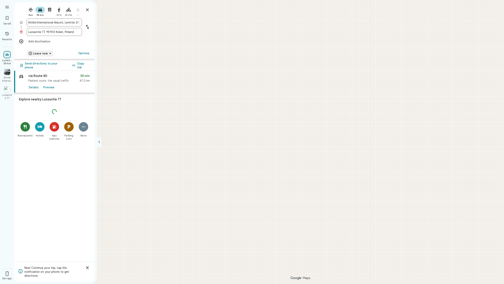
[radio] (30, 11)
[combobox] (54, 22)
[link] (54, 82)
